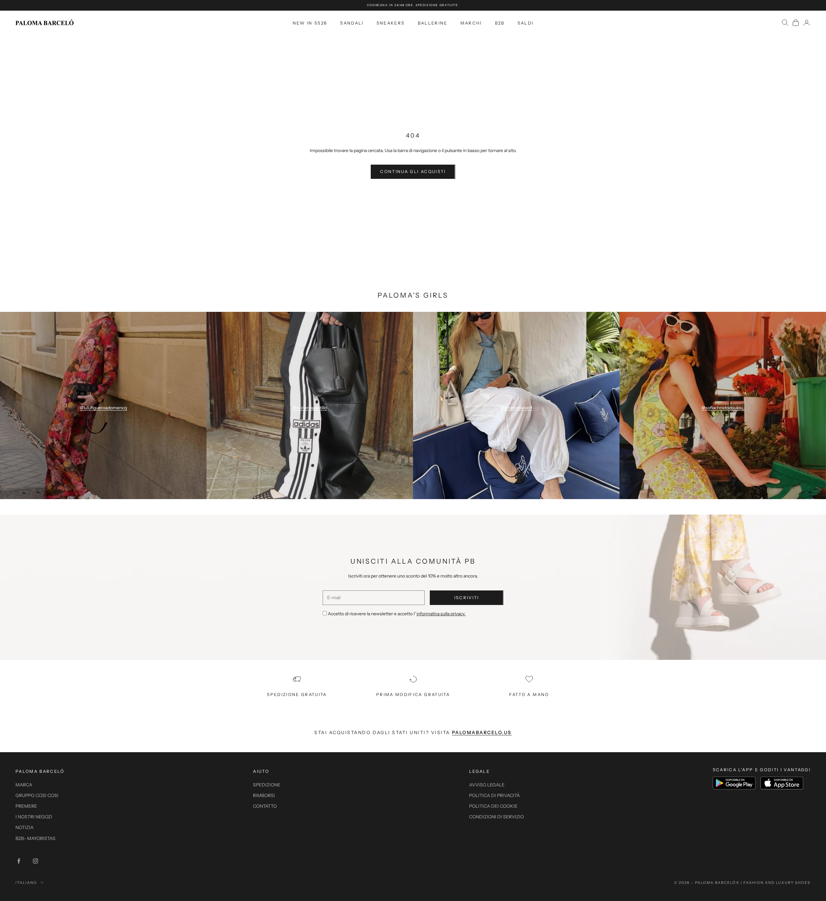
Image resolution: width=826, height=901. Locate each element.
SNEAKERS (391, 22)
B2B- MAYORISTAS (35, 838)
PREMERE (26, 806)
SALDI (526, 22)
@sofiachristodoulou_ (722, 408)
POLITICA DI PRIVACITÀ (494, 795)
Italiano (26, 882)
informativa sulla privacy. (441, 614)
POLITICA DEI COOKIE (493, 806)
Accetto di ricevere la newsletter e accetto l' (397, 614)
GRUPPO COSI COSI (36, 795)
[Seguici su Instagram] (35, 861)
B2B (500, 22)
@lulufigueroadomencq (103, 408)
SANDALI (351, 22)
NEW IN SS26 (310, 22)
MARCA (23, 785)
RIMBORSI (264, 795)
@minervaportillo (310, 408)
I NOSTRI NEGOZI (33, 817)
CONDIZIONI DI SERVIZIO (496, 817)
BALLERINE (433, 22)
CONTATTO (265, 806)
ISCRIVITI (466, 597)
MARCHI (471, 22)
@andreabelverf (516, 408)
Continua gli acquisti (413, 171)
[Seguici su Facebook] (18, 861)
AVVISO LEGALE (487, 785)
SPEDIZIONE (266, 785)
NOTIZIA (24, 827)
